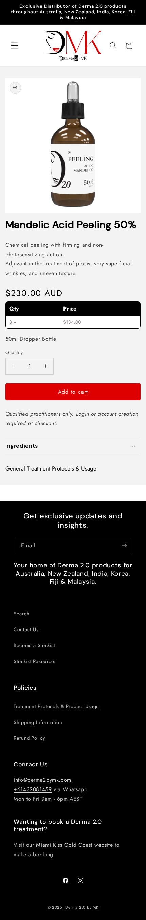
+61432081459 (33, 789)
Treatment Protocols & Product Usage (56, 706)
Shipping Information (38, 722)
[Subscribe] (124, 546)
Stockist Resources (35, 661)
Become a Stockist (34, 645)
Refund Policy (29, 738)
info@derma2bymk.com (42, 780)
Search (22, 613)
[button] (14, 46)
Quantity (14, 352)
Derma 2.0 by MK (81, 907)
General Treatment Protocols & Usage (50, 468)
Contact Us (26, 629)
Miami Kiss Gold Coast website (74, 845)
